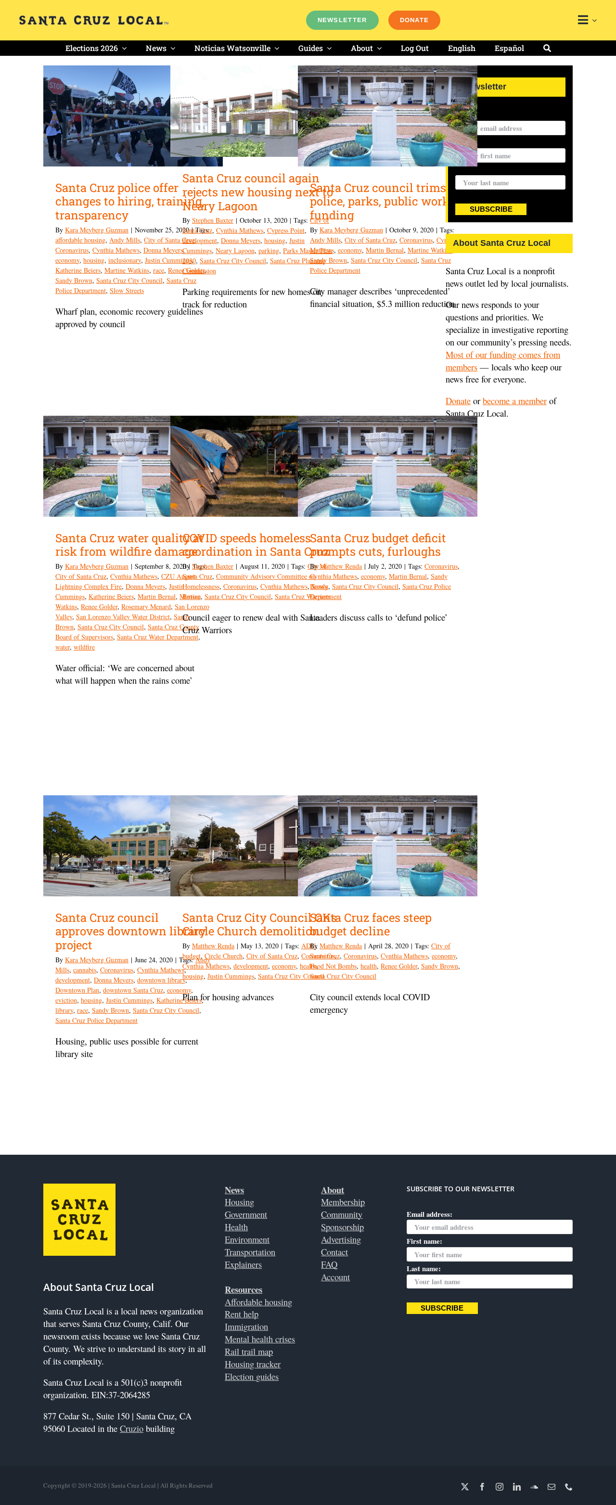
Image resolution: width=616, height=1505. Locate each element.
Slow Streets (127, 290)
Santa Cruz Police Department (96, 1020)
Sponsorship (342, 1227)
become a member (515, 401)
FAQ (329, 1264)
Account (335, 1277)
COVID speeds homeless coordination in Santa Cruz (255, 545)
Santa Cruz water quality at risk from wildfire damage (129, 545)
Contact (334, 1252)
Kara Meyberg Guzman (96, 229)
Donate (458, 401)
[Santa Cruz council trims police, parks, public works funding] (387, 115)
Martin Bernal (385, 250)
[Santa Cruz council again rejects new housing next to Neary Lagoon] (260, 111)
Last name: (472, 169)
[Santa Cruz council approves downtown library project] (133, 845)
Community (341, 1214)
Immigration (246, 1326)
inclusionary (124, 260)
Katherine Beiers (78, 270)
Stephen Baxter (212, 220)
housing (93, 260)
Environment (247, 1239)
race (158, 270)
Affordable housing (258, 1302)
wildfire (84, 646)
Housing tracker (253, 1364)
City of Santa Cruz (370, 239)
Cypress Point (286, 230)
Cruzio (131, 1428)
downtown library (161, 979)
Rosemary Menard (146, 606)
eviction (66, 1000)
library (64, 1010)
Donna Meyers (163, 250)
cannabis (84, 969)
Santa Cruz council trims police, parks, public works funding (382, 201)
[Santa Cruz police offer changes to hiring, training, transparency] (133, 115)
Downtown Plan (77, 990)
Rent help (241, 1314)
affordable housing (80, 239)
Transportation (250, 1252)
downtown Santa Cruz (133, 990)
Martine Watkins (126, 270)
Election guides (252, 1376)
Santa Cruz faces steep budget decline (371, 924)
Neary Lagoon (235, 250)
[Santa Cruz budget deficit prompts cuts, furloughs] (387, 466)
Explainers (243, 1264)
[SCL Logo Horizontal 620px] (93, 19)
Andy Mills (124, 239)
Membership (343, 1202)
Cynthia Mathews (116, 250)
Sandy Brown (73, 280)
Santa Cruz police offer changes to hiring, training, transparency (130, 201)
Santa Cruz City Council (129, 280)
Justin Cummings (129, 1000)
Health (236, 1227)
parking (268, 250)
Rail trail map (249, 1351)
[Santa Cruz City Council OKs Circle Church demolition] (260, 845)
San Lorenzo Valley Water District (123, 616)
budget (191, 955)
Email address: (478, 114)
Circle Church (224, 955)
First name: (424, 1241)
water (62, 646)
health (368, 965)
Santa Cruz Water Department (157, 636)
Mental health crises (260, 1339)
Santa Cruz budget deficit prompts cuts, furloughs (378, 545)
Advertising (341, 1239)
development (199, 240)
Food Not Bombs (333, 965)
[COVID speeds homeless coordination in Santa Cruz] (260, 466)
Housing (239, 1202)
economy (67, 260)
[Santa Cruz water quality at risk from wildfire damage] (133, 466)
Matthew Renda (341, 566)
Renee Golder (99, 606)
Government (246, 1214)
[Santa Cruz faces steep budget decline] (387, 845)
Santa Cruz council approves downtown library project (130, 931)
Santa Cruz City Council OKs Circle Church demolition (259, 924)
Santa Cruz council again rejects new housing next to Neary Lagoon (257, 192)
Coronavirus (72, 250)
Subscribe (491, 209)
